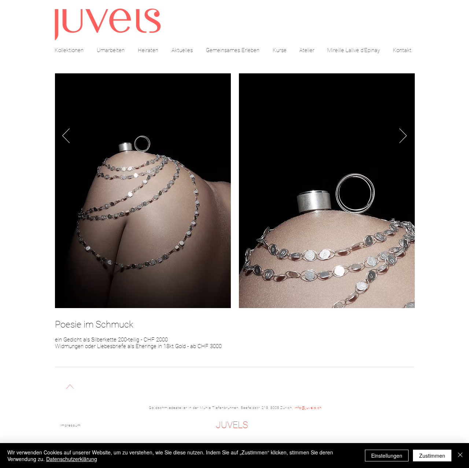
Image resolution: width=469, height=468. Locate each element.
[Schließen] (460, 455)
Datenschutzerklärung (71, 458)
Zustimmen (432, 455)
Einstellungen (386, 455)
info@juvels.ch (308, 408)
